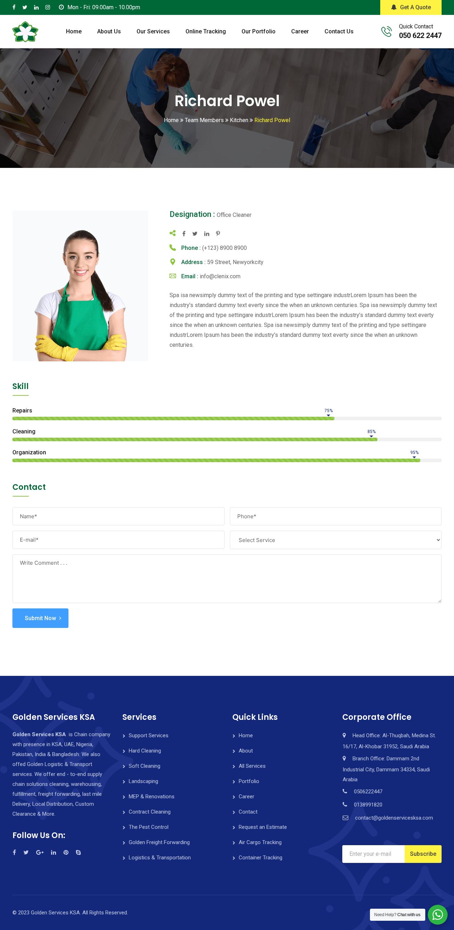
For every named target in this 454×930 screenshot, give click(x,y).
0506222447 (368, 791)
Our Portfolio (259, 31)
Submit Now (40, 618)
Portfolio (249, 781)
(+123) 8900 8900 (224, 248)
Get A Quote (415, 7)
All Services (252, 766)
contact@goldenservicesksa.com (394, 818)
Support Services (148, 735)
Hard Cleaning (145, 751)
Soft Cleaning (144, 766)
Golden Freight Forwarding (159, 842)
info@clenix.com (220, 276)
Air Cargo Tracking (260, 842)
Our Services (153, 31)
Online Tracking (206, 31)
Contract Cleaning (150, 812)
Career (300, 31)
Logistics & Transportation (160, 857)
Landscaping (143, 781)
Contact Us (339, 31)
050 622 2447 (420, 35)
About (246, 751)
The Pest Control (148, 827)
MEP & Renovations (152, 796)
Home (74, 31)
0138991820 (368, 805)
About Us (109, 31)
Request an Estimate (263, 827)
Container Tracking (260, 857)
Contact (248, 812)
